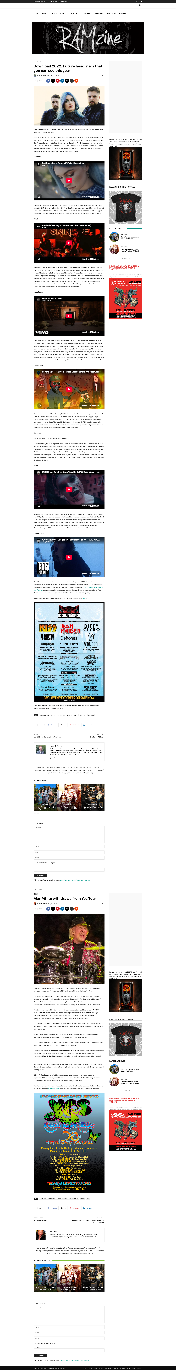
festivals (53, 715)
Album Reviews (92, 804)
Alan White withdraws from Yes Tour (47, 737)
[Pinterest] (58, 81)
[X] (139, 1)
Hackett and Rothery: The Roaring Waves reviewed (93, 808)
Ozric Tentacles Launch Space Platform (45, 808)
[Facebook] (134, 1)
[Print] (72, 81)
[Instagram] (136, 1)
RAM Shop (139, 1368)
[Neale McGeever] (35, 75)
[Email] (67, 81)
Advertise (122, 1368)
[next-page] (38, 814)
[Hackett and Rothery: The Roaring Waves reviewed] (92, 797)
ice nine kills (61, 715)
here (84, 598)
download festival (44, 715)
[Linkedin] (62, 81)
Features (40, 57)
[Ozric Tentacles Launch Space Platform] (45, 797)
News (95, 1368)
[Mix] (76, 81)
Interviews (108, 1368)
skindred (69, 715)
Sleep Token (82, 715)
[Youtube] (141, 1)
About (90, 1368)
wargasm (91, 715)
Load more (125, 258)
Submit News (131, 1368)
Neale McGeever (44, 75)
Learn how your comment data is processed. (75, 880)
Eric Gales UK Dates (97, 737)
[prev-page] (35, 814)
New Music (45, 804)
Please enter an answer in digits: (44, 863)
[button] (140, 5)
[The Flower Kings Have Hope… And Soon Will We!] (69, 797)
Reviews (101, 1368)
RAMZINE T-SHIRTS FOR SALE (122, 187)
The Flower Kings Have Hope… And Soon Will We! (69, 808)
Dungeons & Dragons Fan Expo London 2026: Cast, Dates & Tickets (124, 268)
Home (35, 57)
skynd (75, 715)
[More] (97, 725)
